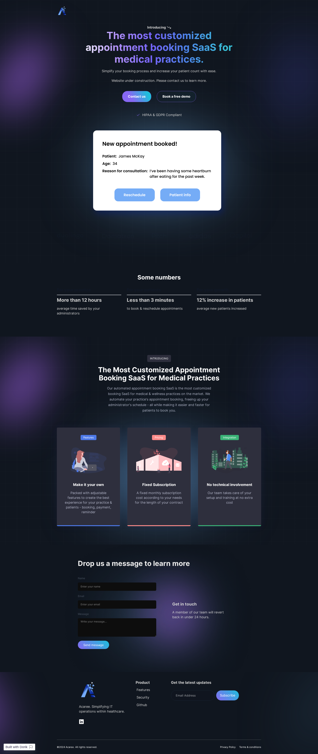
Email (81, 596)
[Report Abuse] (31, 747)
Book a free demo (176, 96)
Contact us (137, 96)
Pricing (159, 437)
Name (81, 578)
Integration (229, 437)
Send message (93, 645)
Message (83, 613)
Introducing (159, 358)
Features (88, 437)
